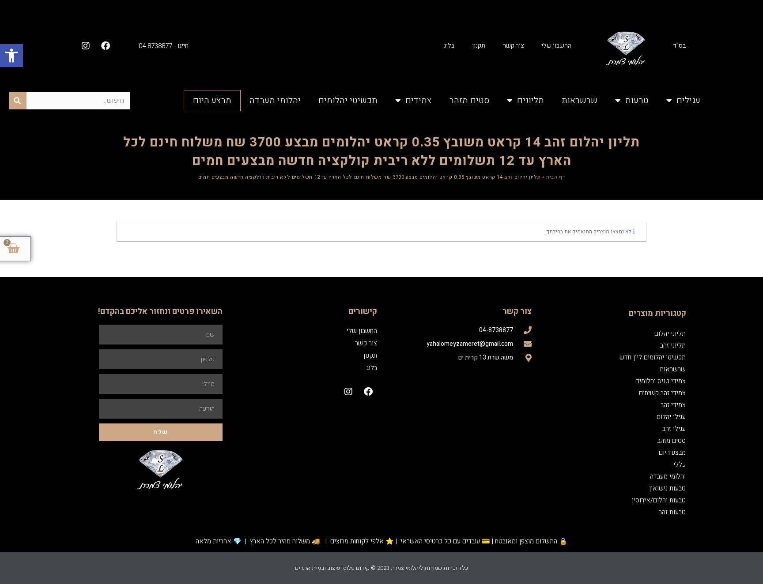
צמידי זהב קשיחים (662, 393)
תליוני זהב (673, 345)
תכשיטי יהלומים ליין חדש (652, 357)
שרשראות (579, 100)
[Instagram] (85, 46)
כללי (679, 464)
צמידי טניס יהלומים (660, 381)
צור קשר (513, 45)
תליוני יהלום (670, 333)
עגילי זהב (674, 429)
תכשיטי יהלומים (348, 100)
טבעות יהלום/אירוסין (659, 500)
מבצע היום (212, 100)
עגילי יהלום (671, 417)
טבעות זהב (672, 512)
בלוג (449, 45)
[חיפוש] (17, 100)
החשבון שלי (556, 45)
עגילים (688, 100)
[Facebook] (105, 46)
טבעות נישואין (667, 488)
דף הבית (555, 177)
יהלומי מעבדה (275, 100)
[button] (11, 55)
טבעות (637, 100)
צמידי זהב (673, 405)
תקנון (478, 45)
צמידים (418, 100)
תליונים (530, 100)
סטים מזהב (469, 100)
